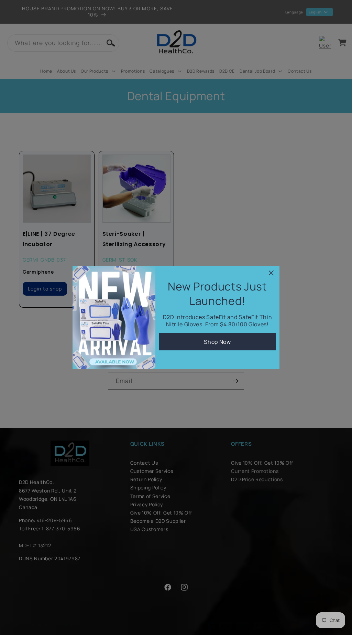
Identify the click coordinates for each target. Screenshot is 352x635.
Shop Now (217, 342)
